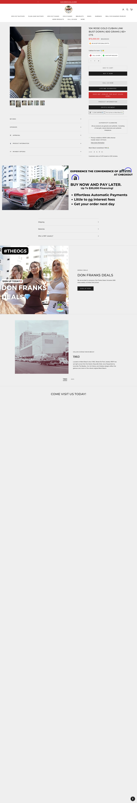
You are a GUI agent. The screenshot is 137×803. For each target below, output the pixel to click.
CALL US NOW (72, 19)
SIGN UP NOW (85, 288)
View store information (97, 142)
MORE (83, 19)
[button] (132, 798)
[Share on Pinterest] (99, 152)
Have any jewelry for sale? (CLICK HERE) (108, 95)
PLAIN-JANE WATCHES (36, 16)
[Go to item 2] (18, 103)
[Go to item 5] (36, 103)
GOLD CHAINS (67, 16)
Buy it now (108, 73)
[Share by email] (102, 152)
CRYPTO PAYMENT (108, 107)
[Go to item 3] (24, 103)
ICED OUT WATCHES (18, 16)
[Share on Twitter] (97, 152)
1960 (65, 379)
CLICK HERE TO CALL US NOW (68, 2)
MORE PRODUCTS (58, 19)
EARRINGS (98, 16)
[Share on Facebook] (94, 152)
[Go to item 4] (30, 103)
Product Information (108, 101)
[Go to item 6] (42, 103)
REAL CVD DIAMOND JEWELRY (115, 16)
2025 (72, 379)
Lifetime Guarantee (107, 88)
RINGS (89, 16)
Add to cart (108, 68)
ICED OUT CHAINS (53, 16)
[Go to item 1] (12, 103)
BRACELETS (80, 16)
